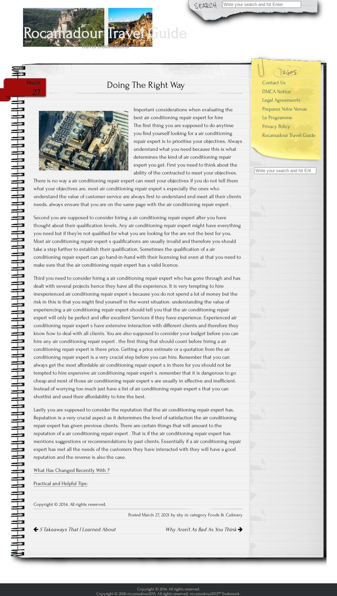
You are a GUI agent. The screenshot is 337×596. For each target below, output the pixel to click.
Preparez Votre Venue (284, 109)
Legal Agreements (281, 100)
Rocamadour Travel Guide (289, 135)
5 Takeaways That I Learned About (77, 529)
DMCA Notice (276, 91)
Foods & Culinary (225, 515)
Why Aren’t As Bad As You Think (201, 529)
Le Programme (277, 117)
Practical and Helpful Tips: (61, 483)
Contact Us (274, 83)
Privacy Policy (276, 126)
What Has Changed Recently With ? (72, 470)
